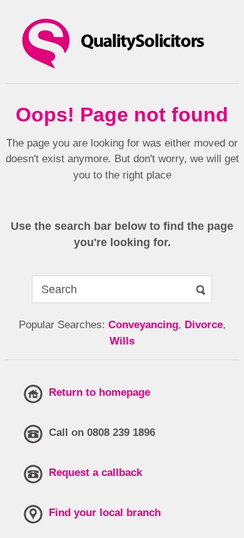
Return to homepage (99, 392)
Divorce (204, 325)
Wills (122, 341)
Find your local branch (105, 513)
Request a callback (95, 473)
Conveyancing (143, 325)
